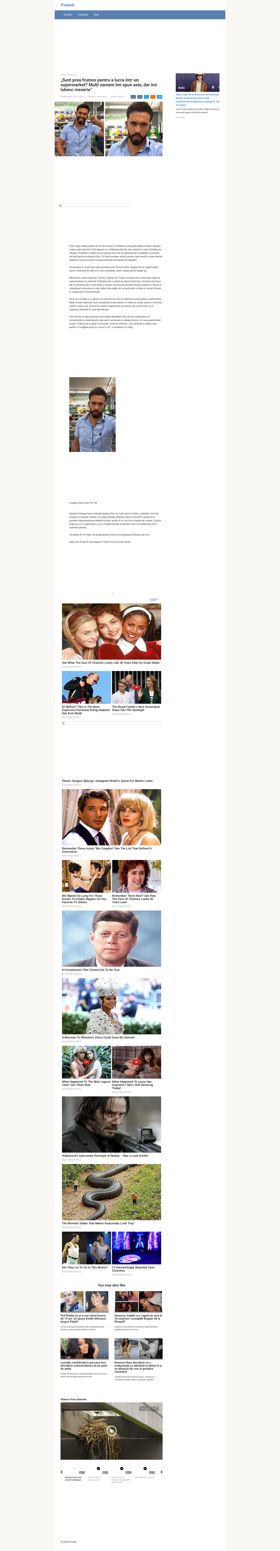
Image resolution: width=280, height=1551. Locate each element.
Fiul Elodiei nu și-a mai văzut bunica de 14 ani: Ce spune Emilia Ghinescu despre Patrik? (83, 1318)
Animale (67, 14)
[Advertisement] (140, 44)
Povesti (67, 5)
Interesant (83, 14)
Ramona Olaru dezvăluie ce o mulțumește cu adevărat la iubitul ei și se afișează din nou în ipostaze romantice (138, 1367)
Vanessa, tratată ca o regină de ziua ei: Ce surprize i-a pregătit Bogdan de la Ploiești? (138, 1318)
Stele (96, 14)
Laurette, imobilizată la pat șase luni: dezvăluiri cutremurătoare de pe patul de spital (84, 1365)
